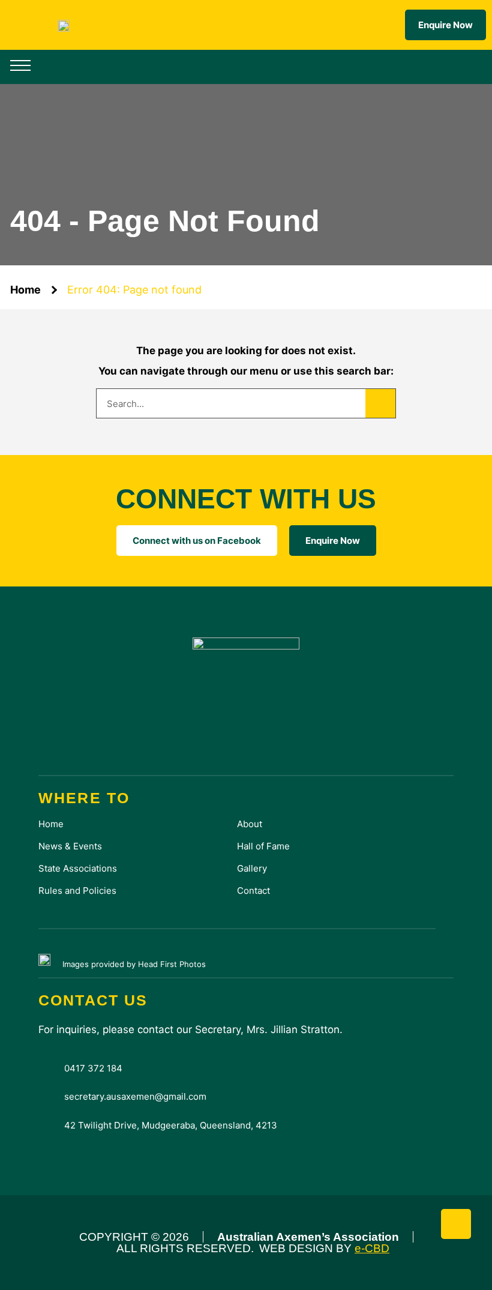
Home (25, 289)
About (249, 824)
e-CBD (372, 1248)
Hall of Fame (263, 846)
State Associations (77, 868)
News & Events (70, 846)
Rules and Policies (77, 890)
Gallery (252, 868)
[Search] (380, 403)
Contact (253, 890)
